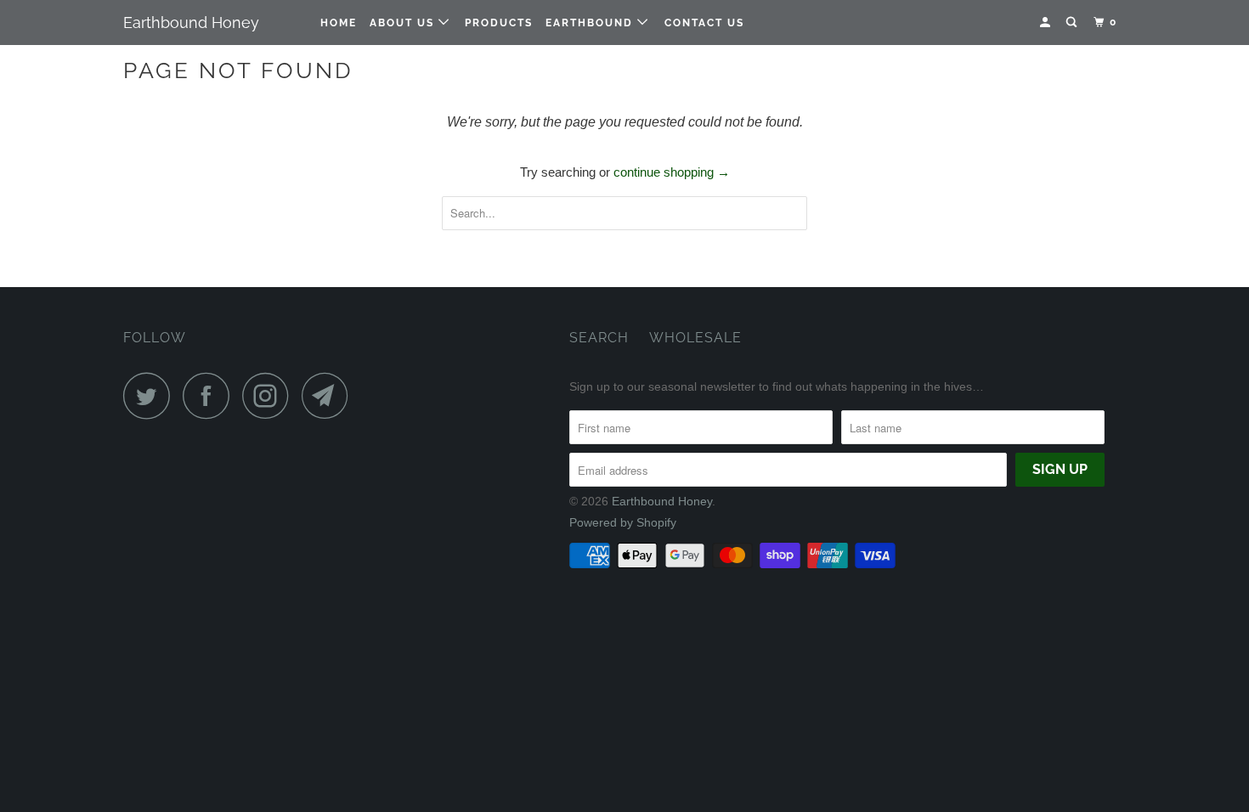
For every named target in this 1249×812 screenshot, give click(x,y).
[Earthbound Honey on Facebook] (211, 395)
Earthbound (591, 23)
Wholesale (695, 338)
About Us (404, 23)
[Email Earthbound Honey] (330, 395)
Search (599, 338)
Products (499, 23)
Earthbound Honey (191, 22)
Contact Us (704, 23)
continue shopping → (671, 172)
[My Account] (1047, 22)
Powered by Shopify (622, 522)
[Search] (1073, 22)
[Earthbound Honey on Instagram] (270, 395)
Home (338, 23)
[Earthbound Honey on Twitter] (151, 395)
